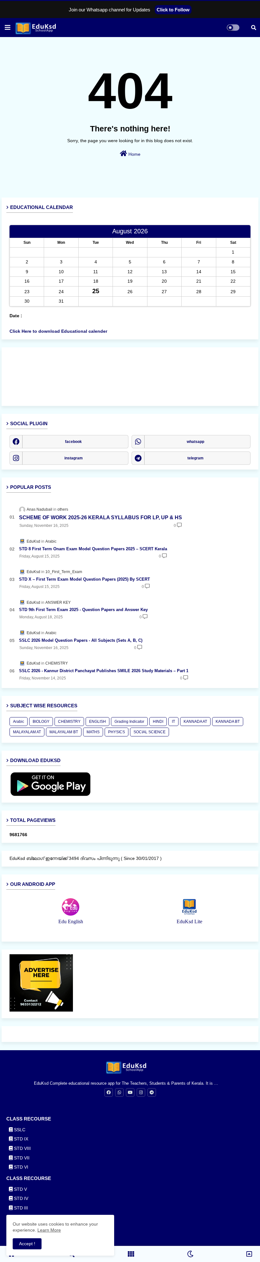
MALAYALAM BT (63, 732)
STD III (20, 1207)
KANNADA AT (195, 721)
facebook (73, 441)
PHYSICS (116, 732)
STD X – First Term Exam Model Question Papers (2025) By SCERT (84, 579)
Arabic (18, 721)
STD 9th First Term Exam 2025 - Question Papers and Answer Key (83, 609)
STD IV (20, 1198)
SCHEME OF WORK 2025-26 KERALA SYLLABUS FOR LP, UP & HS (100, 517)
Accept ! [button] (27, 1243)
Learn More (49, 1230)
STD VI (20, 1167)
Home (133, 154)
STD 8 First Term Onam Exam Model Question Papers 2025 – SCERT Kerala (93, 548)
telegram (195, 458)
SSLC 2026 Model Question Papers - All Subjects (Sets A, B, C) (80, 640)
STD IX (20, 1138)
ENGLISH (97, 721)
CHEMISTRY (69, 721)
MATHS (93, 732)
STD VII (21, 1157)
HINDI (158, 721)
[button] (253, 27)
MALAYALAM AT (27, 732)
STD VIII (22, 1148)
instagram (73, 458)
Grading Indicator (129, 721)
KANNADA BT (228, 721)
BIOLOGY (41, 721)
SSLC (19, 1129)
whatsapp (195, 441)
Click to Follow (173, 9)
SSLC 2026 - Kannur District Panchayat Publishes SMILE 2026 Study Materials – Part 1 (103, 670)
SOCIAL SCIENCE (149, 732)
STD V (20, 1189)
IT (173, 721)
